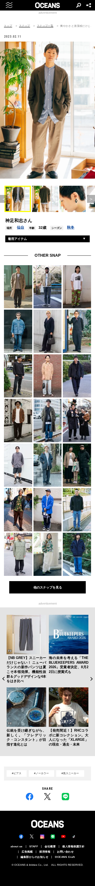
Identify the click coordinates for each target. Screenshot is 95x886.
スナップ (24, 25)
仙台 (20, 227)
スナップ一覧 (45, 25)
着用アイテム (17, 239)
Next (91, 679)
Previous (3, 679)
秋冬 (70, 227)
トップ (8, 25)
